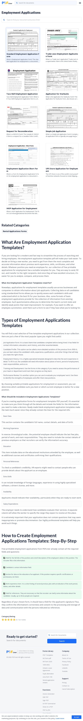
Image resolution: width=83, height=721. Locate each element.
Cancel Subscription (68, 689)
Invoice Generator (48, 694)
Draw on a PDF (48, 707)
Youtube (65, 671)
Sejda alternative (48, 674)
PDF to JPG (46, 710)
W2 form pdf (47, 658)
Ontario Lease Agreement (47, 669)
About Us (65, 655)
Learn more (60, 718)
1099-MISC (46, 665)
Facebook (65, 665)
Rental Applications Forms (15, 231)
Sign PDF (46, 700)
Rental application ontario (48, 681)
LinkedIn (65, 668)
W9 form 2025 (47, 662)
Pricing (64, 683)
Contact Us (65, 686)
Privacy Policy (66, 662)
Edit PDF (45, 697)
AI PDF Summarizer (49, 704)
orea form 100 (47, 677)
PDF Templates (48, 655)
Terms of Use (66, 658)
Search (62, 641)
